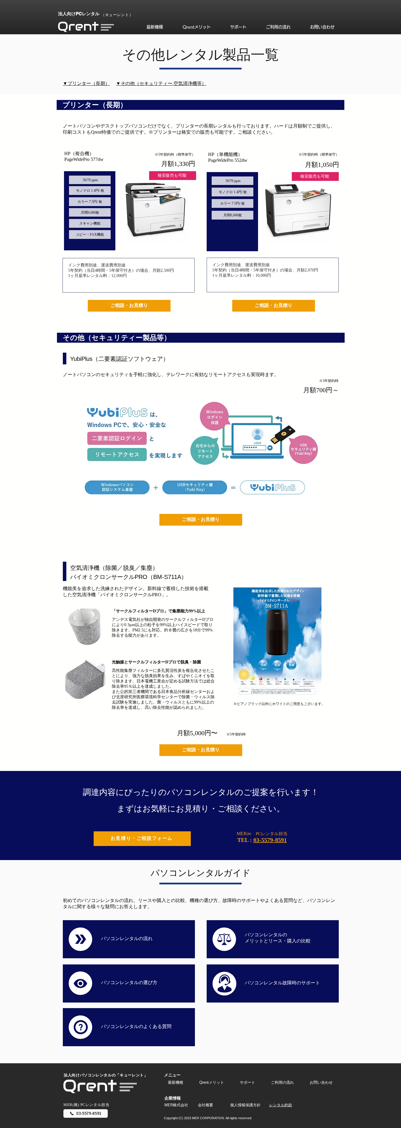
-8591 (280, 840)
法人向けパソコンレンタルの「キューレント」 (106, 1075)
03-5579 (263, 840)
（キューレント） (117, 15)
